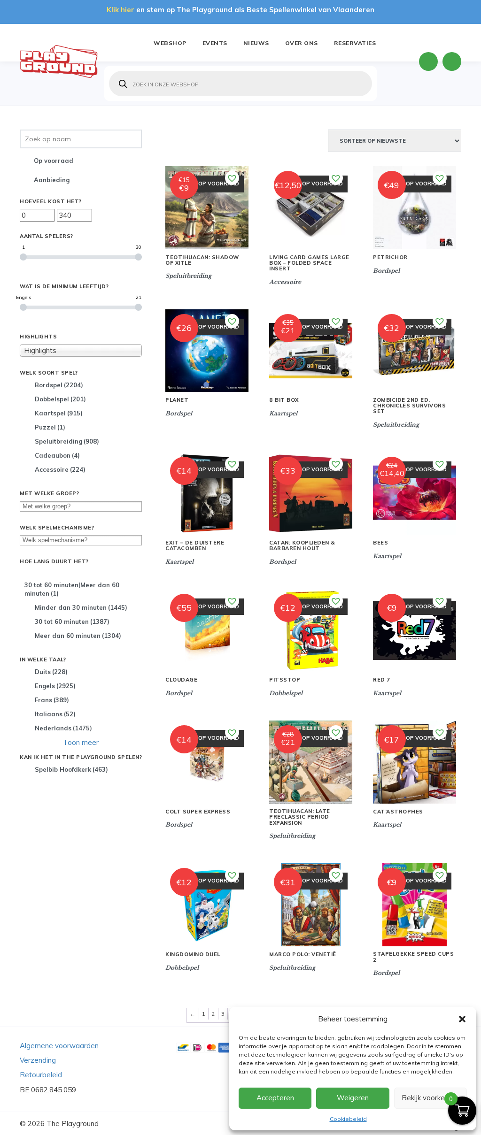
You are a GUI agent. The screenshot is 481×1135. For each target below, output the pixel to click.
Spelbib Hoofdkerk (71, 769)
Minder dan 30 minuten (81, 607)
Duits (51, 671)
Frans (52, 700)
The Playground (73, 1123)
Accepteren (275, 1097)
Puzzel (50, 427)
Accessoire (60, 469)
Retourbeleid (41, 1074)
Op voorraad (53, 160)
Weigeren (353, 1097)
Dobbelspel (60, 399)
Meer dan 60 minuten (78, 635)
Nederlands (63, 728)
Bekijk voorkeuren (430, 1097)
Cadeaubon (57, 455)
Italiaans (55, 714)
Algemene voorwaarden (59, 1045)
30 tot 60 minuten (72, 621)
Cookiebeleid (348, 1118)
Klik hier (120, 9)
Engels (55, 686)
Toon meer (81, 742)
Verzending (38, 1060)
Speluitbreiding (67, 441)
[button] (462, 1019)
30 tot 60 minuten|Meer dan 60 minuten (71, 589)
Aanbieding (52, 180)
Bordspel (59, 385)
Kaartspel (59, 413)
